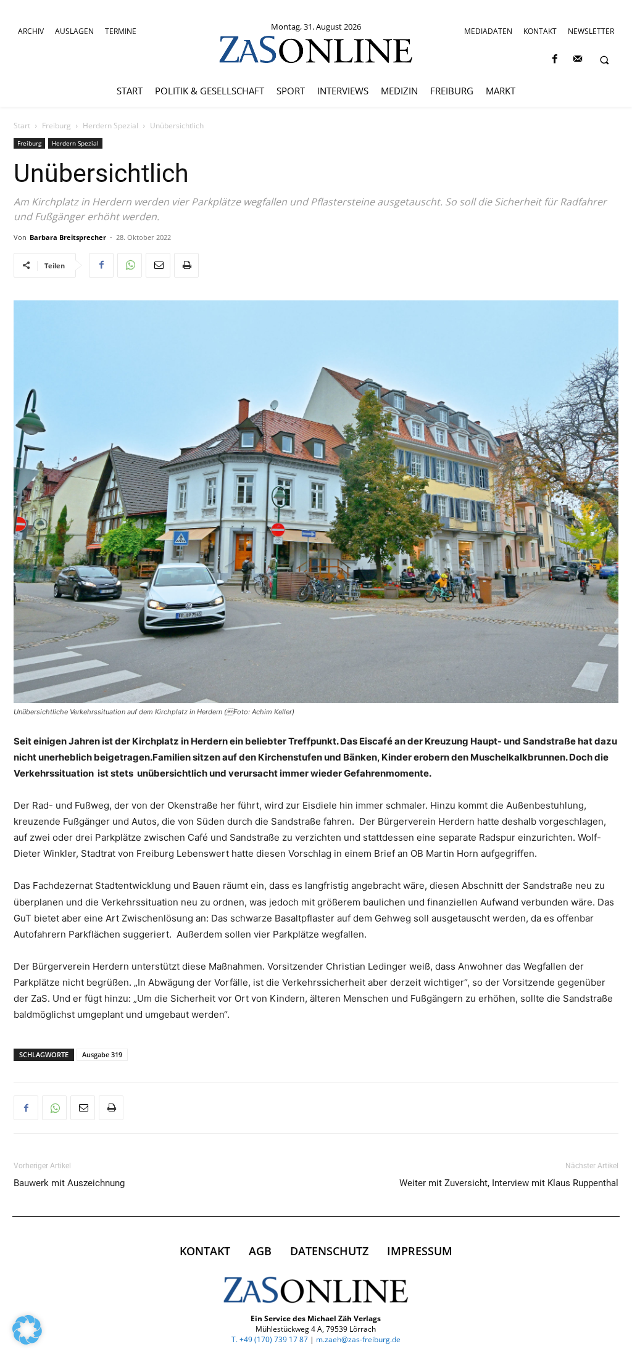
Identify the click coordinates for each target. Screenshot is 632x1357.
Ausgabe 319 (102, 1054)
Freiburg (56, 125)
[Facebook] (554, 59)
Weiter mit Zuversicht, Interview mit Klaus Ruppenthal (508, 1183)
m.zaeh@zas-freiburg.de (358, 1339)
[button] (604, 59)
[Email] (158, 265)
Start (22, 125)
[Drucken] (186, 265)
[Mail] (577, 59)
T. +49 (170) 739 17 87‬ (269, 1339)
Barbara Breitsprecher (68, 237)
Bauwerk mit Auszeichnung (69, 1183)
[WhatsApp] (129, 265)
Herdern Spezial (110, 125)
